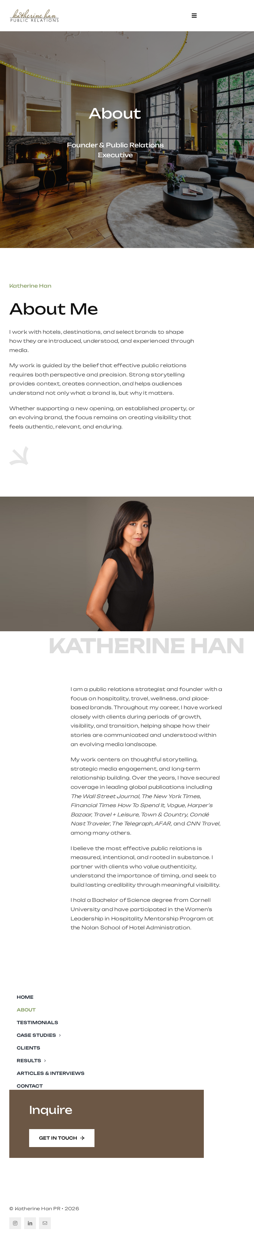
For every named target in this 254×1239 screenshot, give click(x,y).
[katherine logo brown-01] (34, 10)
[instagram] (15, 1223)
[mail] (45, 1223)
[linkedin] (30, 1223)
